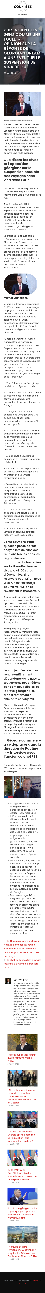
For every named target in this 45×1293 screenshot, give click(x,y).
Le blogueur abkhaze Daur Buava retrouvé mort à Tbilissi (22, 1058)
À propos (35, 1280)
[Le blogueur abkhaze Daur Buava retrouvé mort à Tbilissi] (23, 1049)
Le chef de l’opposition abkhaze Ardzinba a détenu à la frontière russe (22, 964)
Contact (22, 1284)
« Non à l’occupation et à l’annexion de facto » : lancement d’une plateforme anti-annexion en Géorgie (22, 1096)
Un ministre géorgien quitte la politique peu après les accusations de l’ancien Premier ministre (22, 1213)
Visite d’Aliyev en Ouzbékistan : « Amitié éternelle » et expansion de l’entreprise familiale (22, 1175)
